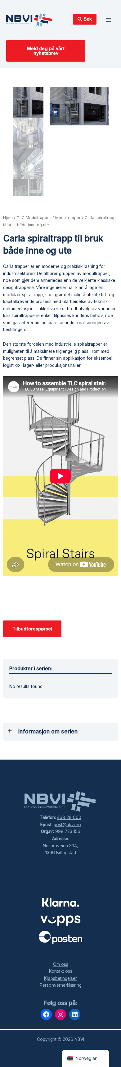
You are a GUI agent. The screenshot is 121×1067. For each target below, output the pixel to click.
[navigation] (85, 1058)
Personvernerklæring (61, 985)
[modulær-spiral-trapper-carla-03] (79, 106)
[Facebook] (46, 1014)
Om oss (60, 964)
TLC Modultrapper (34, 217)
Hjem (8, 217)
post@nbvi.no (67, 824)
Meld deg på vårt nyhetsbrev (46, 51)
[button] (60, 732)
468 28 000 (69, 817)
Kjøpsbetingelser (60, 978)
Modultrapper (68, 217)
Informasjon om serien (48, 731)
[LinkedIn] (74, 1014)
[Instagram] (60, 1014)
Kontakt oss (60, 971)
